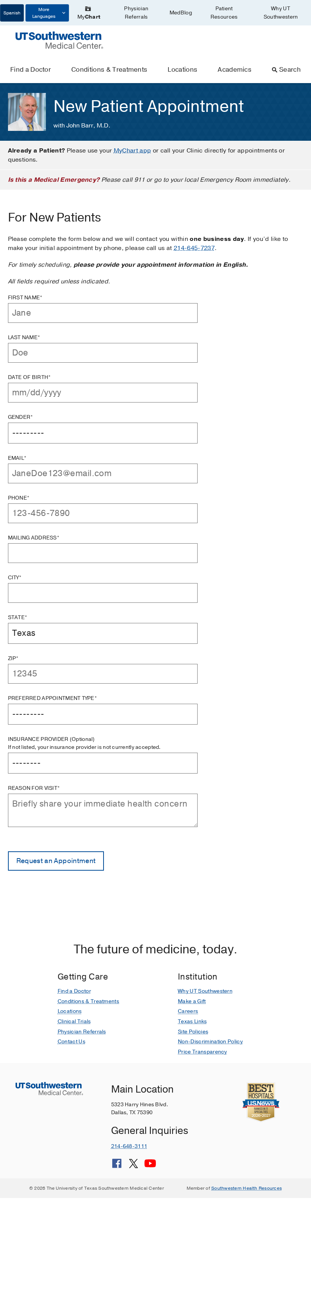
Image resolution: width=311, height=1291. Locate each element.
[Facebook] (117, 1166)
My (88, 16)
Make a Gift (192, 1001)
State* (18, 617)
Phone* (19, 498)
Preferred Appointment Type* (52, 698)
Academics (234, 69)
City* (15, 577)
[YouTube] (150, 1166)
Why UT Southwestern (281, 12)
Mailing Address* (34, 537)
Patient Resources (224, 12)
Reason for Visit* (34, 788)
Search (290, 69)
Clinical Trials (74, 1021)
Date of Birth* (29, 377)
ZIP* (13, 658)
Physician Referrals (136, 12)
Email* (17, 458)
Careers (188, 1011)
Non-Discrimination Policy (210, 1041)
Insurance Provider (84, 743)
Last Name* (24, 337)
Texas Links (192, 1021)
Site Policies (193, 1031)
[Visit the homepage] (59, 40)
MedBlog (181, 12)
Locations (182, 69)
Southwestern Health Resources (246, 1188)
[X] (133, 1166)
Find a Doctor (30, 69)
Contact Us (71, 1041)
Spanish (11, 13)
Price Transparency (202, 1051)
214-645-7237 (194, 248)
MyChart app (132, 150)
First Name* (25, 297)
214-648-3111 (129, 1146)
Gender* (20, 417)
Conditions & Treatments (109, 69)
